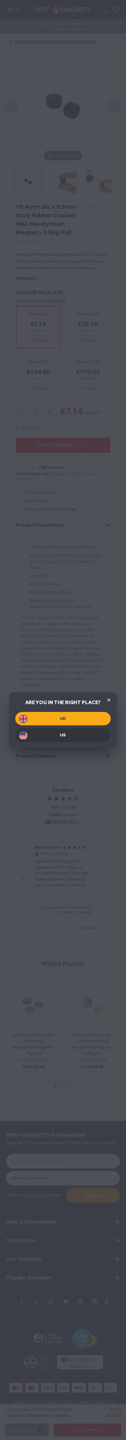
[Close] (109, 700)
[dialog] (63, 720)
